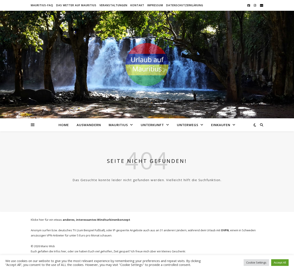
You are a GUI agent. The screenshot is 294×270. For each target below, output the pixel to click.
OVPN (225, 230)
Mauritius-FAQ (42, 5)
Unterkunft (152, 125)
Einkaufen (220, 125)
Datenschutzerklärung (184, 5)
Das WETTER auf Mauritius (76, 5)
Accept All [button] (280, 262)
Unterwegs (187, 125)
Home (64, 125)
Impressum (155, 5)
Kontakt (137, 5)
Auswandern (89, 125)
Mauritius (118, 125)
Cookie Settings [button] (256, 262)
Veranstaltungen (113, 5)
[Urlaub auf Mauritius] (147, 64)
